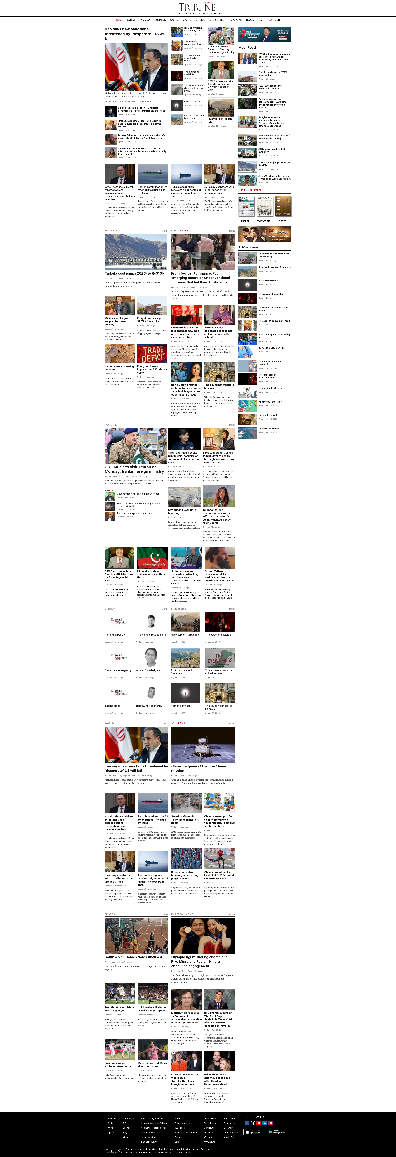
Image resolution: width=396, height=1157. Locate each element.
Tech (261, 20)
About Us (179, 1118)
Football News (210, 1123)
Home (119, 20)
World (174, 20)
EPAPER (218, 13)
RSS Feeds (180, 1127)
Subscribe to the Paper (186, 1132)
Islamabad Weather (150, 1142)
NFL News (208, 1137)
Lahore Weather (148, 1137)
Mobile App (229, 1137)
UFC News (209, 1127)
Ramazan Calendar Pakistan (154, 1123)
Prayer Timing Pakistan (152, 1118)
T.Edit (125, 1123)
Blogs (250, 20)
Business (160, 20)
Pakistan (145, 20)
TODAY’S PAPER (183, 13)
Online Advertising (183, 1123)
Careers (179, 1142)
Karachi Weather (149, 1132)
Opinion (200, 20)
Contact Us (180, 1137)
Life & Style (217, 20)
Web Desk (131, 101)
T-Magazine (235, 20)
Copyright (228, 1127)
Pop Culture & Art (178, 971)
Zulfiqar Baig (110, 962)
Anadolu (124, 477)
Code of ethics (231, 1132)
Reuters (108, 101)
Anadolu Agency (119, 101)
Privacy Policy (230, 1123)
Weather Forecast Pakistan (154, 1127)
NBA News (209, 1132)
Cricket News (210, 1118)
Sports (187, 20)
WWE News (209, 1142)
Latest (131, 20)
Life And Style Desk (179, 287)
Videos (126, 1137)
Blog (125, 1132)
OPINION (110, 608)
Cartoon (274, 20)
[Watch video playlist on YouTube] (264, 34)
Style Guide (229, 1118)
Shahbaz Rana (111, 278)
